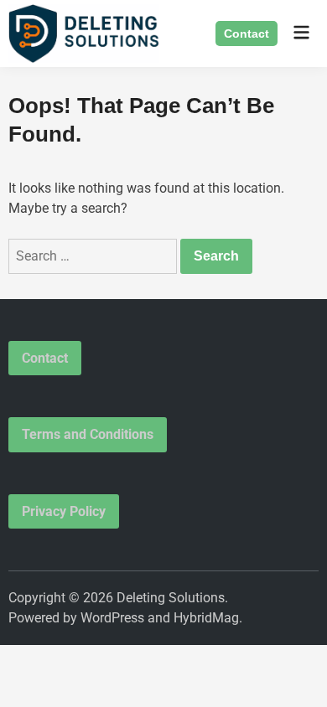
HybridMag (206, 618)
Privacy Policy (64, 511)
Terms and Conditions (87, 434)
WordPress (112, 618)
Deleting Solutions (171, 598)
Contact (246, 33)
